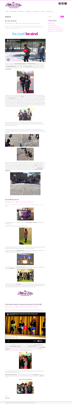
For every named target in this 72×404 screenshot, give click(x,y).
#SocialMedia (10, 28)
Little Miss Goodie (10, 23)
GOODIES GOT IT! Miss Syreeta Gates (55, 29)
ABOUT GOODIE (13, 11)
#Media (26, 27)
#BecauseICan (18, 26)
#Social (6, 28)
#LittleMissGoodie (22, 27)
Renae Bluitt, (32, 349)
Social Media (30, 23)
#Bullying (40, 26)
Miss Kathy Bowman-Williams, (14, 350)
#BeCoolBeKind (23, 26)
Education (19, 23)
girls (24, 310)
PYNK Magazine (27, 310)
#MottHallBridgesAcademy (39, 27)
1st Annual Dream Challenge (54, 27)
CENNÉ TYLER (21, 11)
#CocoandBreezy (12, 27)
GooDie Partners (49, 11)
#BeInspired (28, 26)
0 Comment (17, 28)
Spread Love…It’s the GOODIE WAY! (55, 31)
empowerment (20, 310)
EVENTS (42, 11)
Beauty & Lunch (51, 23)
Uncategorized (36, 23)
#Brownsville (36, 26)
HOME (7, 11)
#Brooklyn (32, 26)
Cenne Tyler (16, 310)
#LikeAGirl (17, 27)
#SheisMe (6, 310)
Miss (36, 349)
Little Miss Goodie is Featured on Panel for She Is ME (23, 304)
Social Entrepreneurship (27, 306)
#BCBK (15, 26)
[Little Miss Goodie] (13, 2)
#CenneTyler (7, 27)
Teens (36, 310)
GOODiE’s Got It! (36, 11)
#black (15, 204)
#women (38, 204)
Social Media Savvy (12, 199)
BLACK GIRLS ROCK (52, 25)
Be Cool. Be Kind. (11, 21)
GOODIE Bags (28, 11)
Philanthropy (24, 23)
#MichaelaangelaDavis (31, 27)
